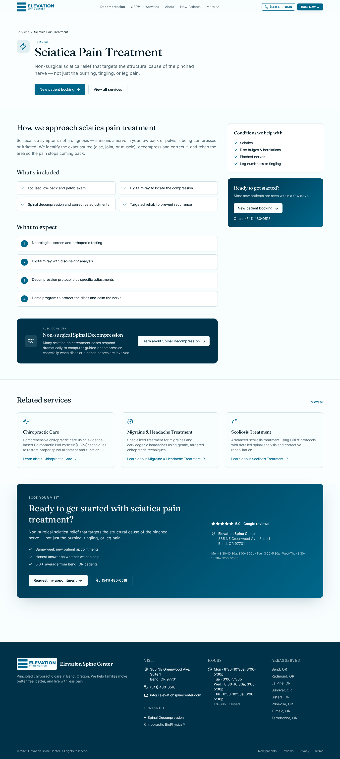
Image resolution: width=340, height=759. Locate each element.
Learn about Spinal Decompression (171, 341)
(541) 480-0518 (114, 580)
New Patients (190, 7)
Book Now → (310, 7)
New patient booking (57, 89)
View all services (108, 89)
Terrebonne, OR (284, 718)
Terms (318, 751)
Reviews (287, 751)
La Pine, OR (281, 683)
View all (317, 402)
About (169, 7)
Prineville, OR (282, 704)
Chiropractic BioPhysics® (164, 724)
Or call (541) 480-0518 (252, 218)
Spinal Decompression (166, 717)
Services (152, 7)
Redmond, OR (283, 676)
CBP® (135, 7)
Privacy (303, 751)
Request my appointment (55, 580)
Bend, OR (279, 669)
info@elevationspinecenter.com (175, 695)
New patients (267, 751)
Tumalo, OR (281, 711)
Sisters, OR (280, 697)
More (211, 7)
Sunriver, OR (282, 690)
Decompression (112, 7)
